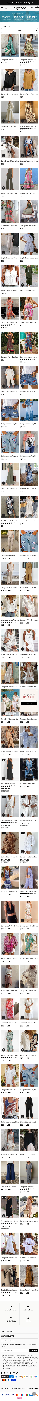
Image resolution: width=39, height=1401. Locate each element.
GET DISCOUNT (29, 703)
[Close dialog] (37, 690)
